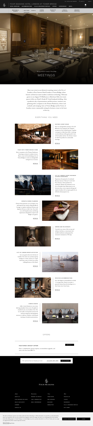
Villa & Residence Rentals (42, 6)
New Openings (51, 399)
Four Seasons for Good (21, 399)
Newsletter (51, 404)
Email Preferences (36, 402)
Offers (54, 6)
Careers (17, 404)
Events (33, 10)
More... (71, 6)
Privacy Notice (6, 423)
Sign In (82, 1)
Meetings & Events (15, 11)
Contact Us (18, 407)
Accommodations (27, 6)
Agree (83, 418)
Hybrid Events (42, 11)
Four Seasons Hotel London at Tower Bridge (33, 4)
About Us (17, 396)
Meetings (26, 10)
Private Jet (67, 396)
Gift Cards (67, 407)
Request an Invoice (36, 396)
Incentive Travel (53, 11)
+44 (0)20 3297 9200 (52, 360)
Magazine (50, 402)
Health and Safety (20, 402)
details (69, 344)
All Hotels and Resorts (71, 1)
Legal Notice (11, 423)
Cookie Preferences (69, 418)
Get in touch (65, 360)
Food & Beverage (65, 11)
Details (57, 143)
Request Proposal (77, 11)
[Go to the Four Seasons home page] (4, 5)
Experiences (62, 6)
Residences (67, 402)
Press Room (51, 396)
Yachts (66, 399)
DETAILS (35, 266)
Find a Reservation (36, 399)
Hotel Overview (14, 6)
